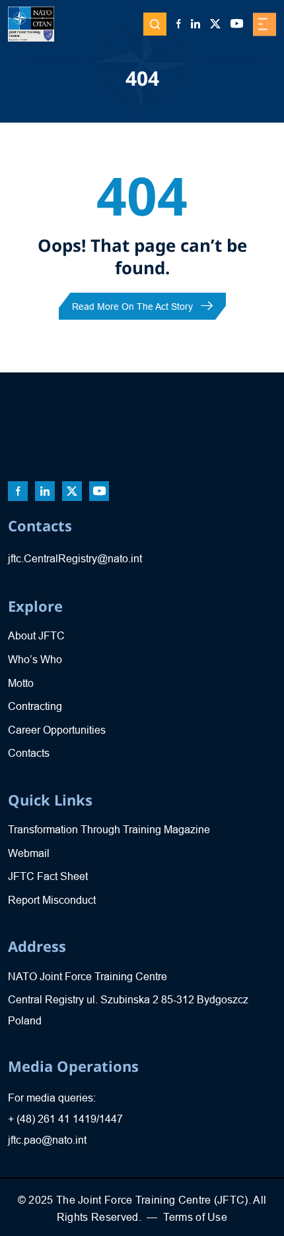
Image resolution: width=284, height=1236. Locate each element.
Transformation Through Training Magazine (109, 829)
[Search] (154, 24)
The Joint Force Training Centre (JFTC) (152, 1200)
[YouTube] (237, 24)
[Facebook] (178, 24)
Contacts (29, 753)
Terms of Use (195, 1217)
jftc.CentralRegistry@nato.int (75, 558)
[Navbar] (264, 24)
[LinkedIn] (195, 24)
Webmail (29, 853)
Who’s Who (35, 659)
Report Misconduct (52, 900)
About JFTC (36, 635)
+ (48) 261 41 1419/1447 (65, 1119)
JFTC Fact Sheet (48, 876)
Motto (21, 683)
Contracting (35, 706)
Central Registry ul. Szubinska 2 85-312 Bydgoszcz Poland (128, 1010)
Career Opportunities (57, 730)
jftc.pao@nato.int (47, 1140)
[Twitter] (215, 24)
